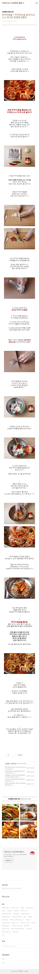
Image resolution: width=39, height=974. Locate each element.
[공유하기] (11, 755)
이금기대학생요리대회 (18, 929)
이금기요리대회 (17, 917)
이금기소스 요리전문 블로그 (13, 3)
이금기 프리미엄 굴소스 (17, 920)
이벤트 (30, 917)
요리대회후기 (25, 914)
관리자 (26, 971)
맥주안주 (27, 926)
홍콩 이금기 (6, 908)
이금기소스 (24, 911)
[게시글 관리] (13, 755)
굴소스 (28, 920)
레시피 (34, 923)
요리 (4, 911)
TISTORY (20, 971)
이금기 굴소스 (6, 932)
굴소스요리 (30, 908)
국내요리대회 (6, 917)
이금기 (10, 911)
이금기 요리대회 (17, 926)
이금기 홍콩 (6, 923)
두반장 (16, 911)
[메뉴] (36, 3)
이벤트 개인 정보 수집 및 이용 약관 (11, 888)
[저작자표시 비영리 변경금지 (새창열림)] (27, 755)
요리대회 (15, 932)
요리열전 (7, 763)
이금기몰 (16, 914)
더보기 (3, 935)
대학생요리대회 (7, 914)
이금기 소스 (15, 923)
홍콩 (23, 908)
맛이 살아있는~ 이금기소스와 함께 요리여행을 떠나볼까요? (15, 855)
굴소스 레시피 (25, 923)
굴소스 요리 (15, 908)
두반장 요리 (13, 763)
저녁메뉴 (29, 929)
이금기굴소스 (6, 926)
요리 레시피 (6, 929)
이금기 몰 (5, 920)
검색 (35, 946)
